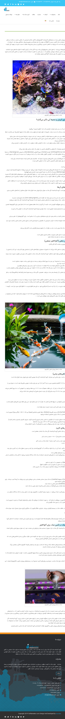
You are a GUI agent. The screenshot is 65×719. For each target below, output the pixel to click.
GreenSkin (58, 714)
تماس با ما (51, 21)
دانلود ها (18, 15)
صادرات (39, 15)
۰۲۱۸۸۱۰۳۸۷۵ (50, 688)
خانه (59, 15)
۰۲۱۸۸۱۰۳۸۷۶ (43, 688)
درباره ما (58, 21)
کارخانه (45, 15)
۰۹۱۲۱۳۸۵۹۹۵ (53, 693)
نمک (31, 50)
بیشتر (58, 673)
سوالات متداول (9, 15)
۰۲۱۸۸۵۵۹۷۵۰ (53, 690)
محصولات (53, 15)
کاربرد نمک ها (26, 15)
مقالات (33, 15)
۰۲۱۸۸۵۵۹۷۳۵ (46, 2)
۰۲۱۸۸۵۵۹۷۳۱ (39, 2)
